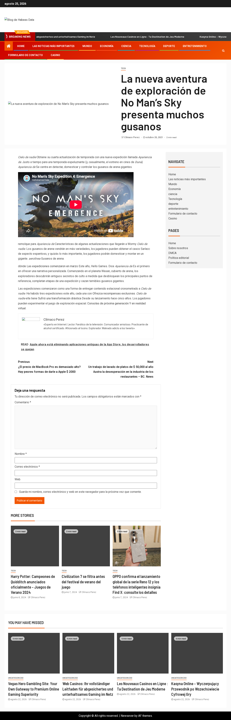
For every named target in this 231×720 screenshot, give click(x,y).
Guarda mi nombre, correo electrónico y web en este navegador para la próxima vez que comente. (80, 491)
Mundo (87, 46)
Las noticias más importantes (53, 46)
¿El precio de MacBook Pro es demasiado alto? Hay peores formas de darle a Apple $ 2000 (49, 366)
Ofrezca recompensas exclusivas (114, 293)
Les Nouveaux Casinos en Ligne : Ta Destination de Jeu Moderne (132, 36)
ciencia (126, 46)
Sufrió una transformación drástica (59, 298)
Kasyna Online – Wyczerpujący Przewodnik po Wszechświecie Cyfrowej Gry (195, 689)
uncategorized (15, 678)
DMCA (172, 253)
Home (21, 46)
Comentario (23, 402)
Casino (55, 55)
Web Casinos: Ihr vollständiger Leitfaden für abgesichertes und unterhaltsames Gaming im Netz (87, 689)
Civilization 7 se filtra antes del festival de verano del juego (83, 581)
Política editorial (178, 258)
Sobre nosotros (178, 248)
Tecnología (147, 46)
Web (17, 479)
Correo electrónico (27, 466)
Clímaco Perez (132, 137)
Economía (106, 46)
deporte (169, 46)
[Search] (223, 50)
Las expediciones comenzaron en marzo (52, 266)
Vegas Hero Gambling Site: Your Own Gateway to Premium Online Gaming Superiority (33, 689)
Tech (123, 68)
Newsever (127, 715)
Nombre (21, 454)
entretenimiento (195, 46)
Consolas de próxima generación (108, 303)
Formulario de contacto (25, 55)
